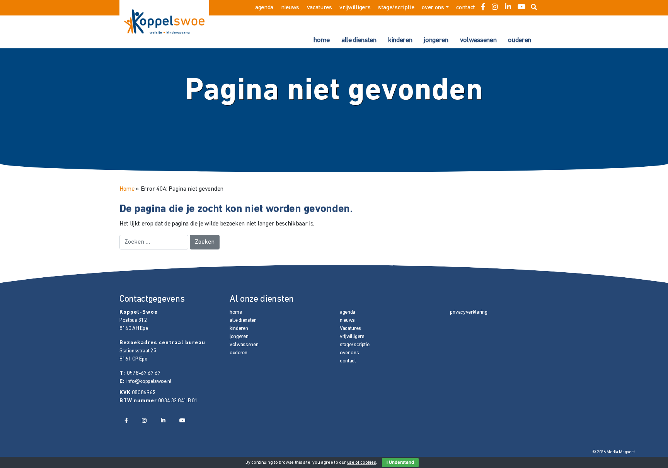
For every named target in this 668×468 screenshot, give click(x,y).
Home (127, 189)
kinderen (400, 40)
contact (465, 8)
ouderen (519, 40)
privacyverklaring (468, 312)
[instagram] (495, 8)
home (322, 40)
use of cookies (361, 462)
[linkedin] (508, 8)
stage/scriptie (396, 8)
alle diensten (359, 40)
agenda (264, 8)
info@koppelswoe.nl (148, 381)
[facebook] (483, 8)
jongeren (436, 40)
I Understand (400, 462)
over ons (433, 8)
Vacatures (319, 8)
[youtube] (521, 8)
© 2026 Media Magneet (613, 452)
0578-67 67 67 (144, 373)
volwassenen (478, 40)
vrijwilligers (354, 8)
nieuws (290, 8)
